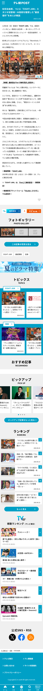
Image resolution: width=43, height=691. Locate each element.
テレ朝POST (21, 3)
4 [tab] (24, 414)
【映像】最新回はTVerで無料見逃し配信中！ (18, 82)
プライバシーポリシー (12, 672)
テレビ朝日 (8, 658)
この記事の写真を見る (21, 244)
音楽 (26, 254)
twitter (12, 637)
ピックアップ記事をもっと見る (21, 420)
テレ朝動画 (28, 658)
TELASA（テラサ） (31, 190)
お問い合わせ (9, 665)
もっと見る (21, 509)
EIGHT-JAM (17, 171)
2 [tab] (20, 414)
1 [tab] (18, 414)
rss (30, 637)
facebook (21, 637)
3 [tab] (22, 414)
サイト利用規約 (30, 665)
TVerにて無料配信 (25, 182)
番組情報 (18, 254)
